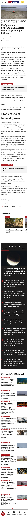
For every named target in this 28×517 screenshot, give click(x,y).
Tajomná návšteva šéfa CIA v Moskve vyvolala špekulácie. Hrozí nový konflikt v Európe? (15, 304)
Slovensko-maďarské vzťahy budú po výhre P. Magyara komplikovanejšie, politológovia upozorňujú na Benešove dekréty (8, 407)
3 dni (14, 248)
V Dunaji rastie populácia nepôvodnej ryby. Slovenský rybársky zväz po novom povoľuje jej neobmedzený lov (14, 362)
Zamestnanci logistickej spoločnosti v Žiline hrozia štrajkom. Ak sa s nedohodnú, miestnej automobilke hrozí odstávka (15, 332)
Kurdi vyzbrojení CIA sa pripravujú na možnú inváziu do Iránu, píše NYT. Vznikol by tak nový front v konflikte (8, 460)
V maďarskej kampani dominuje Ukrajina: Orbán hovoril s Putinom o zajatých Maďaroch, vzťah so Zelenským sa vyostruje (8, 485)
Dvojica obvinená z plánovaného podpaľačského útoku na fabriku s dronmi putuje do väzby (14, 313)
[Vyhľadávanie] (3, 2)
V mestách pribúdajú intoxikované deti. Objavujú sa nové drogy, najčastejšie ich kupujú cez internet (8, 434)
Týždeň (23, 248)
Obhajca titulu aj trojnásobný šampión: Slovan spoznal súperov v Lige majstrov (15, 322)
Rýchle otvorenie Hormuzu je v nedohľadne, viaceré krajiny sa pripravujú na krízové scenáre (8, 394)
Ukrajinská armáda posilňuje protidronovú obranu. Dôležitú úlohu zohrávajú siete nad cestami (7, 499)
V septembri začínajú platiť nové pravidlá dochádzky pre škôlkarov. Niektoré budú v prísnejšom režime (15, 352)
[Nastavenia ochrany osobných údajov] (3, 514)
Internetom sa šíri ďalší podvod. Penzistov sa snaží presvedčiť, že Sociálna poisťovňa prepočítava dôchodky (14, 294)
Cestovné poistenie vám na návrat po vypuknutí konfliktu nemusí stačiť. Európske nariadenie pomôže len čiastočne (8, 472)
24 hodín (4, 248)
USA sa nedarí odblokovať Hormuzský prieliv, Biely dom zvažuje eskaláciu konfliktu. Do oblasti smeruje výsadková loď (8, 447)
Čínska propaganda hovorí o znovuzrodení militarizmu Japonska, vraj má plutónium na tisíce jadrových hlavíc (8, 422)
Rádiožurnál (5, 390)
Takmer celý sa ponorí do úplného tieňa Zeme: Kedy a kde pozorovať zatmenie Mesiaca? (15, 272)
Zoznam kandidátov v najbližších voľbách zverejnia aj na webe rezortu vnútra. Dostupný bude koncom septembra (14, 342)
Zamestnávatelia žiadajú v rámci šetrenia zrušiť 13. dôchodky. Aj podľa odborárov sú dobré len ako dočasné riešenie (14, 283)
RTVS (4, 39)
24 (22, 2)
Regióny (7, 217)
